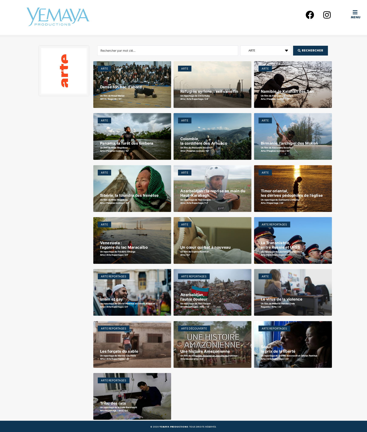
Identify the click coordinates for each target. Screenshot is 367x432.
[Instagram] (326, 14)
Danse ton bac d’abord (120, 87)
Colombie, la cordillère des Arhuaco (203, 141)
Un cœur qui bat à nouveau (205, 247)
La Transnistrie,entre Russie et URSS (280, 245)
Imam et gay (111, 299)
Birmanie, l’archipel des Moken (289, 143)
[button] (357, 12)
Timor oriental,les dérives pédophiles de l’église (292, 192)
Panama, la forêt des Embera (126, 143)
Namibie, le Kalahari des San (287, 91)
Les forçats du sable (119, 351)
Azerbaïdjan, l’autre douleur (193, 296)
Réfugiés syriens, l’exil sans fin (209, 91)
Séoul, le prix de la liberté (278, 348)
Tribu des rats (113, 403)
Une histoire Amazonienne (205, 351)
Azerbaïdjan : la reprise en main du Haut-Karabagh (213, 192)
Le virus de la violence (281, 299)
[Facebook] (309, 14)
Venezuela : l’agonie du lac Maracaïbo (124, 245)
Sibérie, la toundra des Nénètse (129, 195)
